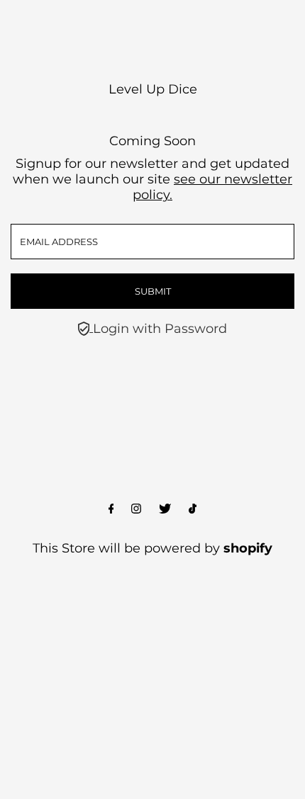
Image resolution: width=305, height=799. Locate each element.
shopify (247, 548)
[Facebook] (111, 509)
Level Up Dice (153, 89)
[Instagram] (136, 509)
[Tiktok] (192, 509)
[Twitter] (164, 509)
